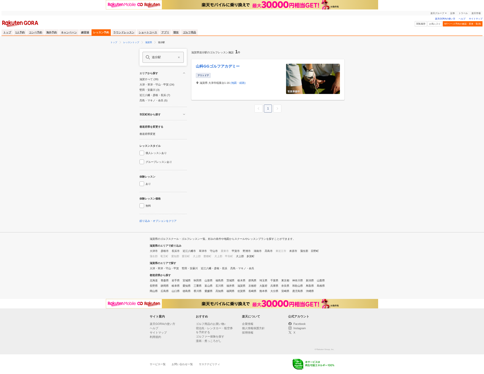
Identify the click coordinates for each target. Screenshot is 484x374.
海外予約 (51, 32)
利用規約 (155, 336)
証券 (452, 13)
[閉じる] (184, 73)
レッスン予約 (101, 32)
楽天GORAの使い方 (445, 18)
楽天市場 (476, 13)
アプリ (165, 32)
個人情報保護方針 (253, 328)
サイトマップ (475, 18)
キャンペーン (69, 32)
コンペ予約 (35, 32)
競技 (176, 32)
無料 (148, 205)
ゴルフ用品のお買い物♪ (211, 323)
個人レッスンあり (156, 152)
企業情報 (247, 323)
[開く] (184, 114)
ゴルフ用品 (189, 32)
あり (148, 183)
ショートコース (148, 32)
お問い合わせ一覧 (182, 364)
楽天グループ (437, 13)
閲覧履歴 (420, 24)
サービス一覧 (158, 364)
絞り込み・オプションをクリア (158, 220)
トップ (7, 32)
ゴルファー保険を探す (210, 336)
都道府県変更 (147, 133)
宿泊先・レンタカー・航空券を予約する (214, 330)
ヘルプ (462, 18)
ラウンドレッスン (123, 32)
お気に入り (435, 24)
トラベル (463, 13)
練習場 (85, 32)
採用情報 (247, 332)
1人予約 (20, 32)
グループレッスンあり (159, 161)
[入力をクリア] (179, 57)
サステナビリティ (209, 364)
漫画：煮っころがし (208, 340)
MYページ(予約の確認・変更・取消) (462, 24)
